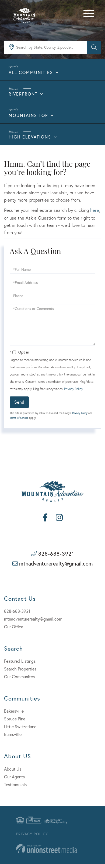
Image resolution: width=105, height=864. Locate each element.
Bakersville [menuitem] (14, 711)
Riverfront (23, 94)
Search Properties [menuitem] (20, 669)
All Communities (31, 72)
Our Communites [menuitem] (19, 676)
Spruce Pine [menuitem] (14, 718)
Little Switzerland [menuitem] (20, 726)
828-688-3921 (56, 553)
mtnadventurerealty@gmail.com (56, 563)
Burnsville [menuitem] (13, 734)
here (94, 210)
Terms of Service (19, 418)
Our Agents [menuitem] (14, 776)
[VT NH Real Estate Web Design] (46, 849)
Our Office (13, 626)
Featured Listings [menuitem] (20, 661)
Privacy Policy (73, 389)
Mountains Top (28, 115)
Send (19, 402)
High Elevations (30, 137)
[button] (94, 47)
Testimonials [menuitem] (15, 784)
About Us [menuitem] (12, 769)
